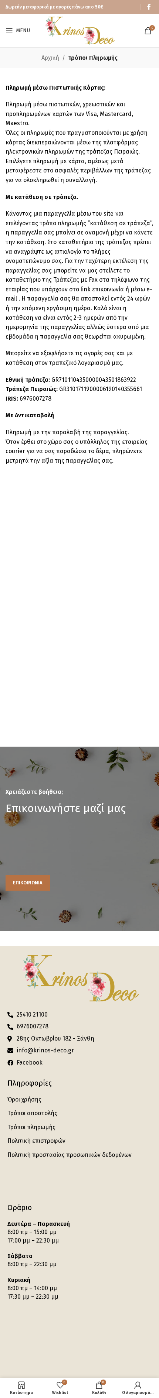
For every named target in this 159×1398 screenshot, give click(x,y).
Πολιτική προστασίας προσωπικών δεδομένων (69, 1154)
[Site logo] (79, 30)
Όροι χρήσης (24, 1099)
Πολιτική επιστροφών (36, 1140)
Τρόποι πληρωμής (31, 1127)
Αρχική (50, 57)
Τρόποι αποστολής (32, 1113)
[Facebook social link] (149, 7)
